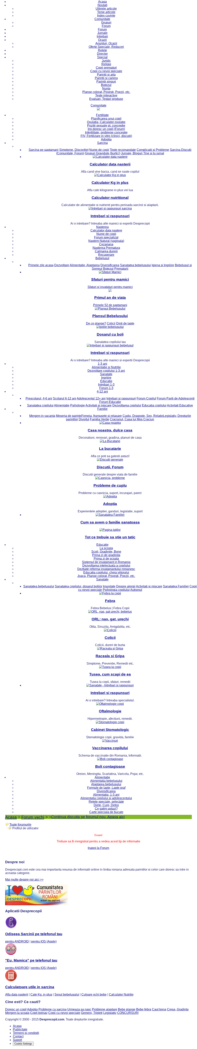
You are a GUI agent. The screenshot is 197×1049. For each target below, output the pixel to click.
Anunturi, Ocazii (106, 43)
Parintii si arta (106, 74)
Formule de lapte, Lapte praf (106, 787)
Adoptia (106, 139)
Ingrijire (106, 377)
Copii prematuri (106, 67)
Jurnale (102, 33)
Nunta (106, 88)
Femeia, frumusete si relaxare (101, 415)
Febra (110, 601)
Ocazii (102, 39)
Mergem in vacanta (42, 415)
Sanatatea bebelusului (135, 265)
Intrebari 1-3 (106, 384)
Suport (17, 1039)
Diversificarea (109, 265)
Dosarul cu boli (110, 334)
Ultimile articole (106, 8)
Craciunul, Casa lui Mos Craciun (132, 419)
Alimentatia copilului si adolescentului (106, 798)
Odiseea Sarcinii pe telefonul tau (33, 934)
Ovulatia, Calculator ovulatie (106, 122)
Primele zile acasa (40, 265)
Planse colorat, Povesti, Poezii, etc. (106, 92)
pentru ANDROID (17, 941)
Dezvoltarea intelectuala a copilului (106, 565)
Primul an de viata (110, 298)
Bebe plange (126, 1009)
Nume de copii (99, 149)
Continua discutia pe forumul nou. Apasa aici (88, 817)
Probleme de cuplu (110, 485)
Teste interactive (106, 95)
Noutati (102, 5)
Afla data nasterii (16, 994)
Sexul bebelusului (66, 994)
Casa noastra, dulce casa (110, 430)
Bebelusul (102, 258)
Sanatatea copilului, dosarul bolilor (78, 586)
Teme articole (106, 12)
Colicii (110, 638)
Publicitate (20, 1029)
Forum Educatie (110, 402)
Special (102, 57)
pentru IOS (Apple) (44, 941)
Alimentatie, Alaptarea (85, 265)
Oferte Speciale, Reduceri (106, 46)
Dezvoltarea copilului (126, 405)
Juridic (106, 60)
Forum (106, 26)
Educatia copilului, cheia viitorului (106, 572)
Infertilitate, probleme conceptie (106, 132)
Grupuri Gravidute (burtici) (102, 153)
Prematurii (121, 268)
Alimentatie (61, 405)
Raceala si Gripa (110, 656)
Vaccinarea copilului (110, 748)
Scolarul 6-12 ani (64, 398)
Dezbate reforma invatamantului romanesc (106, 569)
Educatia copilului (154, 405)
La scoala (106, 548)
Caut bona (159, 1009)
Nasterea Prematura (106, 247)
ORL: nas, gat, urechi (110, 619)
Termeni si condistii (26, 1033)
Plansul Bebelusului (110, 316)
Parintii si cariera (106, 78)
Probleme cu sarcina (52, 1009)
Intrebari (102, 36)
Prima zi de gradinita (106, 555)
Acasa (102, 1)
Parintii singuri (106, 81)
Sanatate (106, 374)
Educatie (106, 381)
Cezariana (106, 244)
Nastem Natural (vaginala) (106, 240)
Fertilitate (102, 115)
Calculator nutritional (110, 198)
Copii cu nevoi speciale (106, 71)
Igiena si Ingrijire (163, 265)
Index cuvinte (106, 15)
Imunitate (109, 586)
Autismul (136, 589)
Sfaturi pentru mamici (110, 279)
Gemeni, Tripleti (92, 1012)
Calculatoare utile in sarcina (29, 987)
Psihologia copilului (116, 589)
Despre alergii (125, 586)
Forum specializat (106, 237)
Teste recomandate (123, 149)
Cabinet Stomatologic (110, 730)
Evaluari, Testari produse (106, 99)
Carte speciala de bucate (106, 812)
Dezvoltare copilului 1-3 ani (106, 370)
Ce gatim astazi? (106, 808)
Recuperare (106, 254)
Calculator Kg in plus (110, 183)
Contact (18, 1036)
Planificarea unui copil (106, 118)
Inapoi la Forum (98, 848)
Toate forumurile (20, 824)
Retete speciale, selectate (106, 801)
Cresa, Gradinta (178, 1009)
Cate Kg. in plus (41, 994)
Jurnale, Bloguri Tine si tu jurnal (142, 153)
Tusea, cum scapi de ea (110, 674)
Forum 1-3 (106, 388)
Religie (106, 64)
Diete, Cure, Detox (106, 805)
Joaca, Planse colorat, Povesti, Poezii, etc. (106, 576)
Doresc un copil (16, 1009)
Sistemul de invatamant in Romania (106, 562)
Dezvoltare (61, 265)
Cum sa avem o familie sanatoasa (110, 522)
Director (102, 53)
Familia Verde (99, 419)
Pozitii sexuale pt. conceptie (106, 125)
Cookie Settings (23, 1043)
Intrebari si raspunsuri (110, 216)
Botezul (106, 85)
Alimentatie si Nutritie (106, 367)
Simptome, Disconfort (73, 149)
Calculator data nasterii (110, 164)
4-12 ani (102, 391)
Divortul (84, 419)
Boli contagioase (110, 766)
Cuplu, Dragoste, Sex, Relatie (143, 415)
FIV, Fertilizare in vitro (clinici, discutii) (106, 136)
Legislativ (109, 1012)
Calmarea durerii (106, 251)
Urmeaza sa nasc (79, 1009)
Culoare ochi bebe (94, 994)
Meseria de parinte (68, 415)
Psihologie (77, 405)
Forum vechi (32, 817)
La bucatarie (110, 449)
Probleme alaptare (104, 1009)
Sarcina (102, 142)
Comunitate (102, 19)
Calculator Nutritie (121, 994)
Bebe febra (143, 1009)
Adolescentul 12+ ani (91, 398)
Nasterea (102, 227)
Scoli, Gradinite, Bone (106, 551)
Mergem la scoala (17, 1012)
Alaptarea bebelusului (106, 784)
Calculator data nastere (106, 230)
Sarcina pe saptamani (43, 149)
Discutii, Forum (110, 467)
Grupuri (106, 22)
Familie (102, 408)
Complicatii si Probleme (153, 149)
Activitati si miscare (98, 405)
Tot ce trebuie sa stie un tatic (110, 537)
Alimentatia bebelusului (106, 780)
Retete (102, 50)
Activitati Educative (180, 405)
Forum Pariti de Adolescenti (175, 398)
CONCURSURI (128, 1012)
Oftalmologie (110, 711)
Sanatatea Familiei (176, 586)
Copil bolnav (39, 1012)
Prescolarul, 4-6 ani (39, 398)
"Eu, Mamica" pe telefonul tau (31, 960)
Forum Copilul (146, 398)
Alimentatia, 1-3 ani (106, 794)
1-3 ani (102, 363)
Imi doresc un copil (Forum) (106, 129)
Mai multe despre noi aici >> (24, 879)
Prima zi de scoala (106, 558)
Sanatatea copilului (40, 405)
